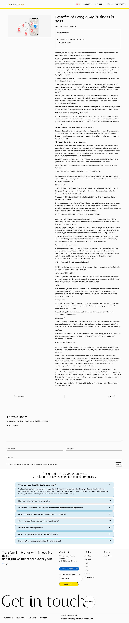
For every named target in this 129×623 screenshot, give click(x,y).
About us (88, 556)
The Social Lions (81, 619)
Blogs (86, 563)
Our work (88, 559)
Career (87, 566)
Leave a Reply (66, 43)
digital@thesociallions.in (68, 561)
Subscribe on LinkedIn (69, 569)
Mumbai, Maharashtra (67, 556)
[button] (118, 33)
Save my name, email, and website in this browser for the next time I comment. (34, 464)
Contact (88, 574)
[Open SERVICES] (103, 4)
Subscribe (68, 584)
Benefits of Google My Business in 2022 (72, 39)
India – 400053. (64, 558)
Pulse (86, 570)
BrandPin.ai (108, 556)
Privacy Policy (90, 577)
